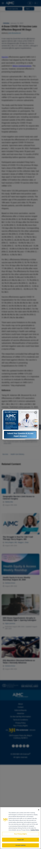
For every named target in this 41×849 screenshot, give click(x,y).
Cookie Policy (34, 830)
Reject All (20, 840)
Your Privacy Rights (20, 834)
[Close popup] (35, 412)
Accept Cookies (20, 845)
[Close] (38, 810)
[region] (20, 828)
